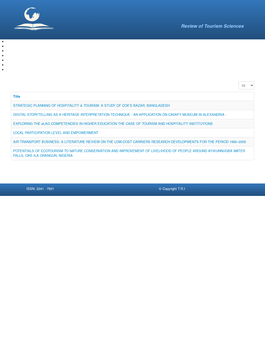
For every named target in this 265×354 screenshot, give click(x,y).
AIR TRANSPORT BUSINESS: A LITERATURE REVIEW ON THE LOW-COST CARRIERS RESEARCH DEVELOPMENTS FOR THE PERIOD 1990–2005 (129, 141)
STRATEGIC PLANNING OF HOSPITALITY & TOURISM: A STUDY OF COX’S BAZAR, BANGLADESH (91, 105)
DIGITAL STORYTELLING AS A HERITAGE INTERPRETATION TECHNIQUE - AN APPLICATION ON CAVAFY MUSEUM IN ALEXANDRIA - (119, 114)
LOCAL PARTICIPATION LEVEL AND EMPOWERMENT (55, 132)
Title (16, 96)
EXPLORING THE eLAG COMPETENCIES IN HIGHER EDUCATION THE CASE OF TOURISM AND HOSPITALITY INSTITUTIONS (113, 123)
